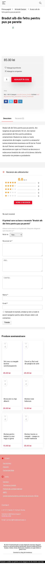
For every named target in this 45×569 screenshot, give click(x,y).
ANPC (5, 492)
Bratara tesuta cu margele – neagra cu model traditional (32, 436)
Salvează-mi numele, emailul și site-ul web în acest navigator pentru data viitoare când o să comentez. (21, 315)
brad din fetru (10, 96)
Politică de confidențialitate (12, 489)
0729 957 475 (6, 516)
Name (5, 295)
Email (5, 303)
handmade (30, 96)
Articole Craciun (20, 9)
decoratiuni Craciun (20, 96)
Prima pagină (6, 9)
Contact (6, 482)
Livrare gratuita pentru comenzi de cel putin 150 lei (20, 496)
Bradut (29, 94)
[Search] (40, 3)
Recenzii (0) (19, 118)
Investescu (29, 552)
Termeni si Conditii (9, 485)
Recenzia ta (7, 241)
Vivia (5, 91)
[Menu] (4, 3)
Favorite (6, 467)
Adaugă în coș (21, 80)
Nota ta (5, 234)
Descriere (7, 118)
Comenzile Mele (8, 470)
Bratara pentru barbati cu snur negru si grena (9, 436)
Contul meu (7, 463)
